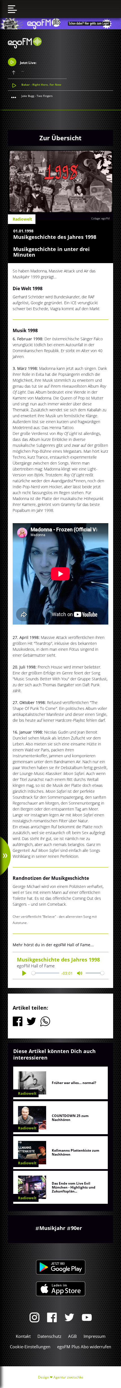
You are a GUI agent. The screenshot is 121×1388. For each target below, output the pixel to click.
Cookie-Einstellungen (30, 1346)
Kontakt (23, 1336)
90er (76, 1228)
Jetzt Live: (27, 62)
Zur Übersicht (60, 138)
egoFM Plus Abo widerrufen (84, 1346)
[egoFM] (25, 47)
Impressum (95, 1336)
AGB (72, 1336)
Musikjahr (52, 1228)
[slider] (45, 973)
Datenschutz (49, 1336)
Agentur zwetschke (68, 1377)
